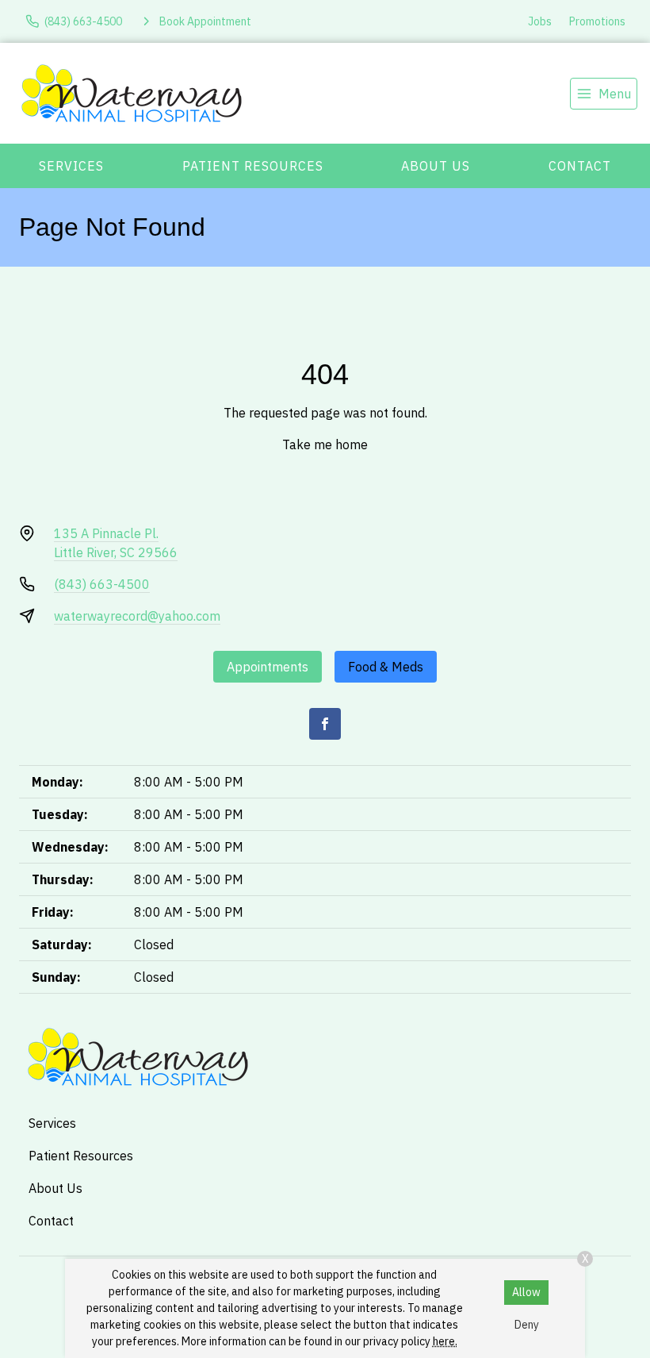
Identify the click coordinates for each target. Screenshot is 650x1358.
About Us (435, 166)
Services (71, 166)
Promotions (597, 21)
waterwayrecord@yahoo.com (137, 616)
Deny (526, 1325)
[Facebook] (325, 724)
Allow (526, 1292)
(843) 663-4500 (102, 584)
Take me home (325, 444)
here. (445, 1341)
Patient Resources (252, 166)
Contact (580, 166)
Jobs (540, 21)
